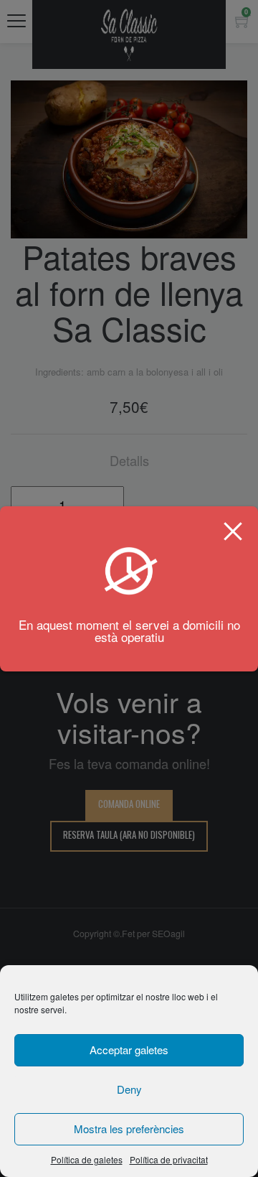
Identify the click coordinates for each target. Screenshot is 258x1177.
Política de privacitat (169, 1159)
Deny (129, 1089)
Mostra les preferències (129, 1128)
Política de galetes (87, 1159)
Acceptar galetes (129, 1049)
